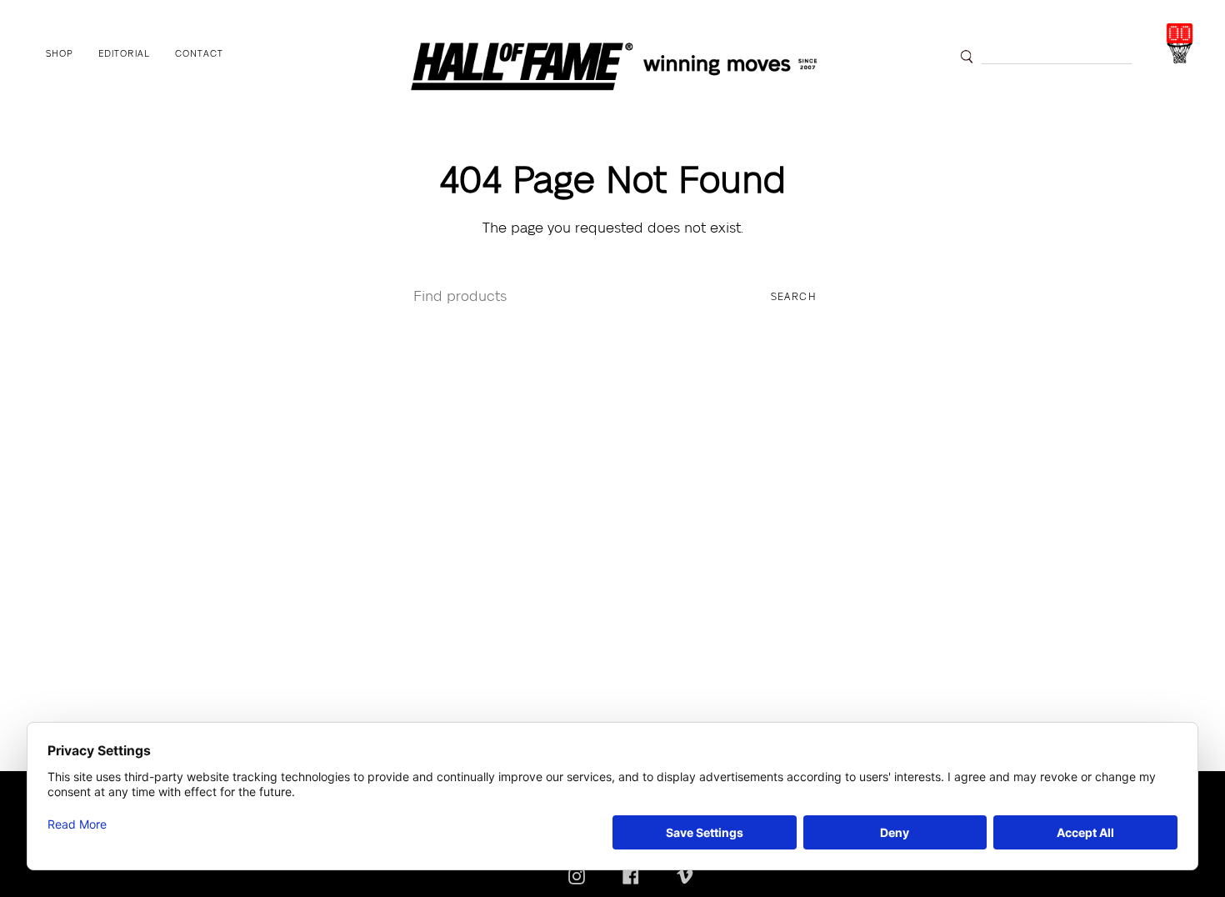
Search (794, 297)
